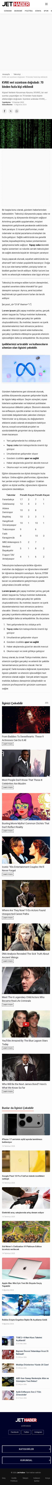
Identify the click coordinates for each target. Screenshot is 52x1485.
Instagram (38, 1432)
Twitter (26, 1432)
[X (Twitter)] (10, 111)
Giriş (3, 1478)
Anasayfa (6, 74)
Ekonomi (18, 11)
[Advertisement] (26, 42)
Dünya (38, 11)
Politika (29, 11)
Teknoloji (17, 74)
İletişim (25, 1478)
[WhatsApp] (16, 111)
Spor (46, 11)
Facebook (15, 1432)
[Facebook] (4, 111)
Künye (47, 1478)
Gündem (8, 11)
